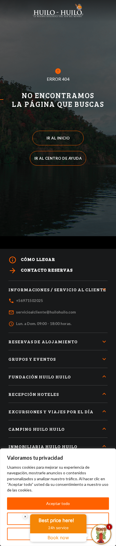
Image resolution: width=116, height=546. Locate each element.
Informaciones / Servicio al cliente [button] (57, 289)
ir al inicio (58, 138)
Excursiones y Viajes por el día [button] (50, 411)
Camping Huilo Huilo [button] (36, 429)
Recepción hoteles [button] (33, 394)
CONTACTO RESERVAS (40, 271)
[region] (58, 497)
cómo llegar (31, 260)
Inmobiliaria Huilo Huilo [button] (42, 446)
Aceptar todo (58, 503)
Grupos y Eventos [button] (32, 359)
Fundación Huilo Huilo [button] (39, 377)
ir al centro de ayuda (58, 158)
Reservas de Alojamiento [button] (43, 341)
